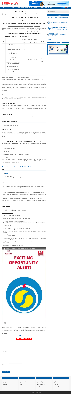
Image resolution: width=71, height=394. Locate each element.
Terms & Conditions (57, 387)
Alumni (21, 384)
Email (3, 366)
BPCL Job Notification (39, 13)
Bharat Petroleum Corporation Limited (31, 13)
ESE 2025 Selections (23, 387)
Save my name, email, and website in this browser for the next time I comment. (14, 369)
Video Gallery (5, 384)
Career (4, 387)
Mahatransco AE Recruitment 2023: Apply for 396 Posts (15, 347)
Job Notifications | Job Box (18, 13)
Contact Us (56, 384)
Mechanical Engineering (5, 14)
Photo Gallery (5, 382)
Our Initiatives (5, 386)
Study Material (39, 387)
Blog (22, 13)
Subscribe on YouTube (25, 338)
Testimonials (22, 382)
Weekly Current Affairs (40, 382)
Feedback (55, 382)
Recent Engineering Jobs (41, 384)
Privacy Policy (56, 386)
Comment (3, 354)
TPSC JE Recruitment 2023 (11, 345)
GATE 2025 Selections (23, 386)
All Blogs (38, 386)
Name (3, 364)
